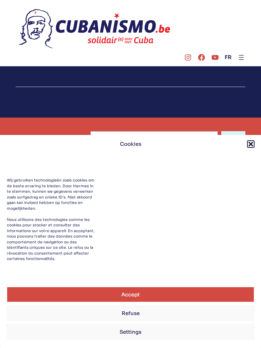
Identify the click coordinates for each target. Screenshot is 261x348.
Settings (130, 332)
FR (228, 57)
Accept (130, 294)
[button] (250, 144)
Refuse (131, 313)
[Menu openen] (241, 57)
